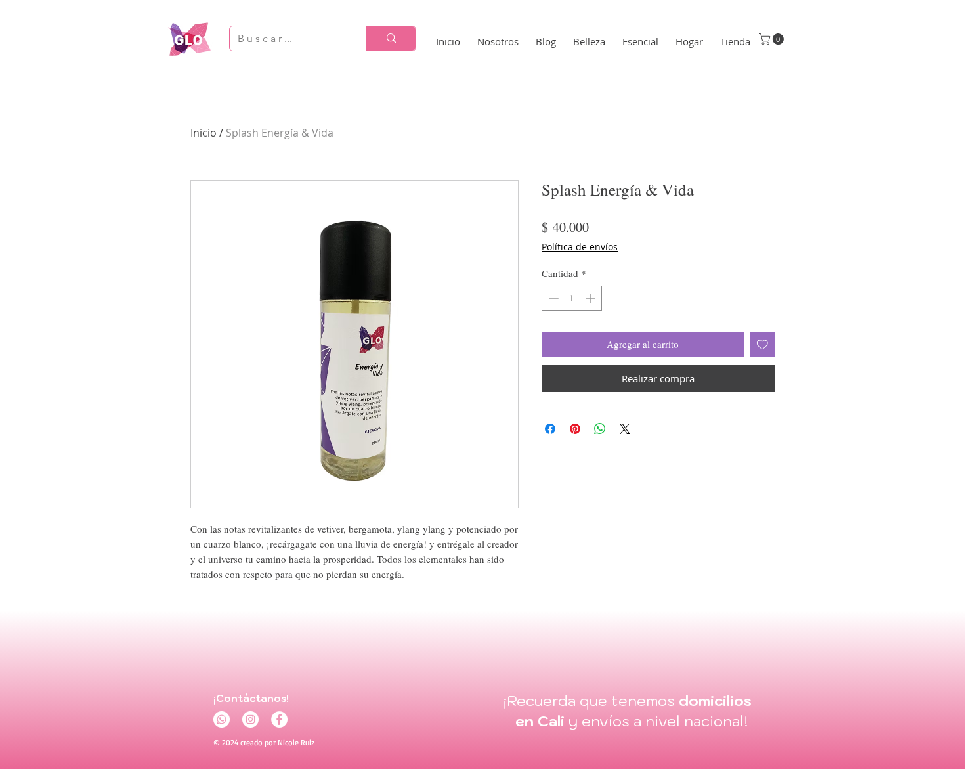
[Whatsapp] (221, 719)
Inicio (203, 132)
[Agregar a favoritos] (762, 344)
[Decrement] (552, 298)
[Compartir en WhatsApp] (600, 429)
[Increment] (592, 298)
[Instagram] (250, 719)
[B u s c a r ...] (391, 38)
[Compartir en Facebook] (550, 429)
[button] (772, 39)
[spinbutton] (572, 298)
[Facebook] (279, 719)
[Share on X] (625, 429)
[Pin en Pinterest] (575, 429)
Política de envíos (580, 246)
